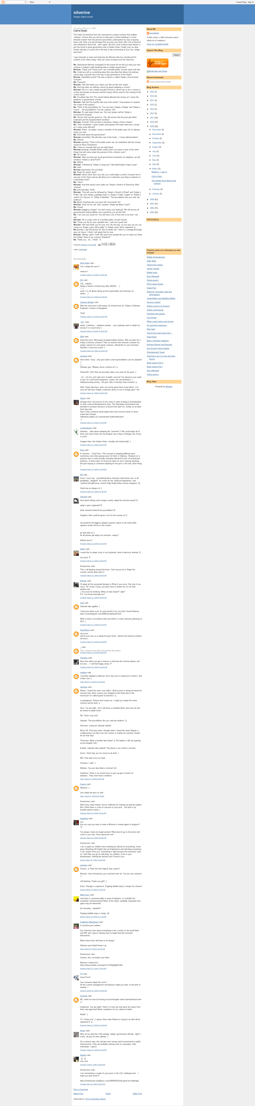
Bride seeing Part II (155, 363)
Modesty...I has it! (159, 172)
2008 (152, 199)
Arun (82, 450)
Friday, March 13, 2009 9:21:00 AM (92, 796)
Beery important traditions (158, 341)
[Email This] (102, 244)
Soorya (83, 784)
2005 (152, 212)
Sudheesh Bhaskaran (89, 922)
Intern (82, 549)
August (155, 147)
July (154, 151)
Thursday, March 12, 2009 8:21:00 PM (93, 625)
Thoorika (84, 658)
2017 (152, 100)
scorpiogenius (86, 428)
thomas (83, 581)
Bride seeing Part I (155, 367)
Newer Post (78, 1094)
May (154, 160)
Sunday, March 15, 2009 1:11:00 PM (92, 889)
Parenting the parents (156, 314)
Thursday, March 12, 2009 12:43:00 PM (93, 351)
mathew (83, 672)
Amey (82, 1031)
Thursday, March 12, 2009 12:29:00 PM (93, 331)
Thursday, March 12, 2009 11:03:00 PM (93, 667)
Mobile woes (152, 272)
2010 (152, 122)
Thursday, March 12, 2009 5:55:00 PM (93, 597)
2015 (152, 105)
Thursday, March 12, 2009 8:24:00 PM (93, 642)
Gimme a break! (154, 302)
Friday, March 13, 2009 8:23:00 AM (92, 779)
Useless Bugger (87, 302)
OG (81, 280)
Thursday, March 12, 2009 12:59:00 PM (93, 393)
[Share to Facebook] (111, 244)
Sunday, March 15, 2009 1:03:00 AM (92, 860)
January (156, 194)
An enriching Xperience (157, 325)
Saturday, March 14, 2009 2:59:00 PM (93, 838)
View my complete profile (157, 44)
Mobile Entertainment (156, 257)
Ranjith (83, 1055)
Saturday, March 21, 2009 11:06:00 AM (93, 991)
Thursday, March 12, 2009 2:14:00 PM (93, 422)
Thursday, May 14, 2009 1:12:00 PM (92, 1084)
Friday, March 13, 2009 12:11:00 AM (92, 682)
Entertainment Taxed (156, 352)
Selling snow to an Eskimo (158, 306)
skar (82, 603)
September (157, 143)
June (154, 156)
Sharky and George (155, 310)
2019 (152, 96)
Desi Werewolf (153, 276)
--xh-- (82, 322)
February (156, 189)
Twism (83, 398)
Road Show (152, 337)
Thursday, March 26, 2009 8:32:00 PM (93, 1050)
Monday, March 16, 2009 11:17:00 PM (93, 917)
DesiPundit (83, 249)
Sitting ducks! (153, 280)
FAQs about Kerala (155, 284)
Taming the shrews (155, 265)
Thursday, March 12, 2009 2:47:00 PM (93, 469)
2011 (152, 118)
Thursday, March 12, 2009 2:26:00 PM (93, 445)
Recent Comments (155, 81)
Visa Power (152, 318)
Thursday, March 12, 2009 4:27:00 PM (93, 491)
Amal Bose (85, 630)
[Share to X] (108, 244)
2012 (152, 113)
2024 (152, 92)
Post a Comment (80, 1089)
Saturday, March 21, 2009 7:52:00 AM (93, 968)
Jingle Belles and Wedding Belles (161, 298)
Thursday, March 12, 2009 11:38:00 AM (93, 275)
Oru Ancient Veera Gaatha (158, 348)
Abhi (82, 336)
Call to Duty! (157, 176)
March (155, 169)
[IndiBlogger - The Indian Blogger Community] (158, 67)
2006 (152, 208)
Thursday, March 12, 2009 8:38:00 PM (93, 652)
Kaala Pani (151, 288)
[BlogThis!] (105, 244)
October (156, 138)
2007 (152, 204)
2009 (152, 126)
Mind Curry (84, 895)
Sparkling (84, 818)
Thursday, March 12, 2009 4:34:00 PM (93, 561)
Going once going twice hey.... (160, 333)
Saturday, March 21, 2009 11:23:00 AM (93, 1025)
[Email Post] (99, 245)
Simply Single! (153, 269)
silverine (81, 12)
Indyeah (83, 497)
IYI (81, 974)
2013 (152, 109)
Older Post (137, 1094)
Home (108, 1094)
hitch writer (84, 263)
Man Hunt (151, 329)
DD (81, 475)
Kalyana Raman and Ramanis (159, 344)
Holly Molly (151, 261)
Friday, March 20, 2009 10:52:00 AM (92, 949)
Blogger (169, 386)
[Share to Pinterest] (114, 244)
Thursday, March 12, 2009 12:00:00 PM (93, 316)
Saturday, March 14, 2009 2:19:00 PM (93, 813)
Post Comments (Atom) (95, 1099)
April (154, 164)
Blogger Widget (166, 81)
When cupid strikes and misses (160, 321)
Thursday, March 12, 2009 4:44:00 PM (93, 575)
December (157, 130)
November (157, 134)
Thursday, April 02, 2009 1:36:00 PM (92, 1064)
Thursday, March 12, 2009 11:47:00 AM (93, 297)
